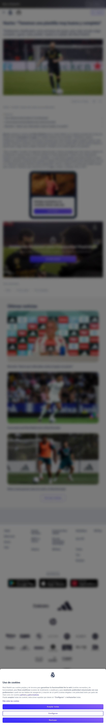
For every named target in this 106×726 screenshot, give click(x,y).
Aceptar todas (53, 707)
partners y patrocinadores (29, 695)
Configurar (53, 713)
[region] (53, 697)
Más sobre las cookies (11, 701)
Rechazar (53, 720)
